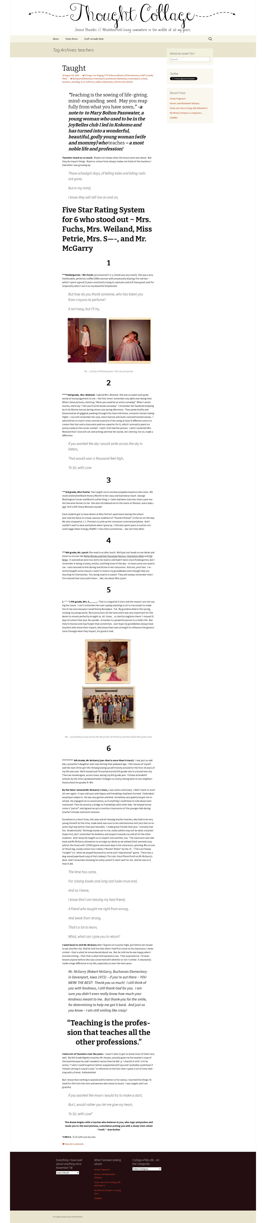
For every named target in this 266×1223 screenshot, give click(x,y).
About (56, 38)
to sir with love (87, 81)
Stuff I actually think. (94, 38)
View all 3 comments (74, 1144)
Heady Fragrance (178, 98)
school (144, 78)
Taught (74, 68)
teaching (76, 81)
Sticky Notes (71, 38)
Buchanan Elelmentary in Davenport (89, 78)
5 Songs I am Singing (94, 75)
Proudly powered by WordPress (68, 1216)
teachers (66, 81)
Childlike (174, 117)
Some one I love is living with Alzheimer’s (189, 108)
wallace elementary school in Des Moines (114, 81)
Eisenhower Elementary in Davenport (123, 78)
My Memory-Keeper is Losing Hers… (186, 112)
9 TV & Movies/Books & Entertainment (122, 75)
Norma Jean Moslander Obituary (185, 103)
